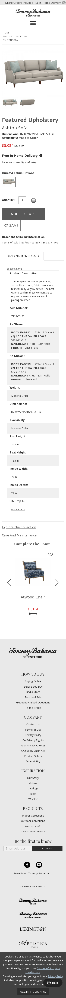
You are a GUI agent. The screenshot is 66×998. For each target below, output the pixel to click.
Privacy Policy (33, 735)
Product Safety (33, 756)
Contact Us (33, 724)
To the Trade (33, 707)
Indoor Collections (33, 815)
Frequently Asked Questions (33, 702)
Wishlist (33, 799)
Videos (33, 783)
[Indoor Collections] (33, 901)
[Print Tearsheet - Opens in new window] (33, 200)
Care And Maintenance (19, 535)
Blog (33, 793)
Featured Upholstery (30, 119)
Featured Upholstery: (15, 36)
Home (6, 32)
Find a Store (33, 692)
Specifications (23, 256)
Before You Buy (30, 242)
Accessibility (33, 761)
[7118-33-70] (9, 182)
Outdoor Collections (33, 821)
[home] (33, 13)
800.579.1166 (50, 242)
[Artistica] (33, 944)
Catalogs (33, 788)
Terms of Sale (10, 242)
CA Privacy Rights (33, 740)
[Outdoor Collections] (33, 915)
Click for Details (45, 619)
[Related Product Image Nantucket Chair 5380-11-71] (45, 572)
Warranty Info (33, 826)
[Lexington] (33, 929)
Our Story (33, 778)
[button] (33, 23)
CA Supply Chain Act (33, 750)
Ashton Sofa (10, 40)
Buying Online (33, 681)
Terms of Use (33, 729)
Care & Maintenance (33, 831)
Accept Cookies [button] (33, 992)
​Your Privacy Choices (33, 745)
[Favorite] (21, 554)
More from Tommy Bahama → (33, 873)
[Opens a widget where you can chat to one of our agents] (52, 983)
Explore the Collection (19, 527)
